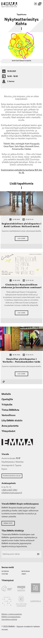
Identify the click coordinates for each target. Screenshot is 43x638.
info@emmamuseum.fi (12, 493)
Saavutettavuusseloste (9, 619)
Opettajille (7, 399)
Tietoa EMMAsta (10, 410)
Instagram (26, 571)
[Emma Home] (9, 3)
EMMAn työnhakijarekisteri (11, 617)
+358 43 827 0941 (9, 490)
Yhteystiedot (8, 431)
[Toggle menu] (39, 3)
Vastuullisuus (8, 415)
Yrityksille (7, 405)
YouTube (5, 574)
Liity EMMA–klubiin (12, 421)
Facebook (5, 571)
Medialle (6, 394)
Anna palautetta (10, 426)
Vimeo (24, 574)
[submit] (38, 554)
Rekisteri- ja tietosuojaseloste (12, 614)
